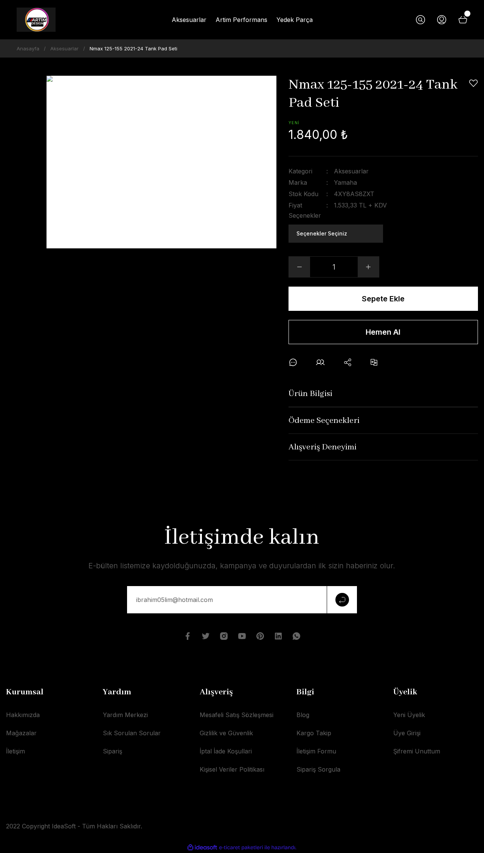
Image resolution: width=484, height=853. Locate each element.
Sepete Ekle (383, 298)
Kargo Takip (313, 733)
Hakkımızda (23, 715)
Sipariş (112, 751)
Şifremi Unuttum (416, 751)
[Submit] (342, 599)
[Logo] (36, 20)
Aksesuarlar (351, 171)
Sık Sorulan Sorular (132, 733)
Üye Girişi (406, 733)
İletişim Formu (316, 751)
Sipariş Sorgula (318, 769)
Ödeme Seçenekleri (324, 420)
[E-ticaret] (241, 847)
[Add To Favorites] (473, 83)
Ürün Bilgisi (310, 393)
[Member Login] (441, 19)
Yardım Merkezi (125, 715)
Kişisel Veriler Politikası (232, 769)
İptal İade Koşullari (226, 751)
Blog (302, 715)
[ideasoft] (202, 847)
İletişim (15, 751)
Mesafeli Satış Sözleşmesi (236, 715)
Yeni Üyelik (409, 715)
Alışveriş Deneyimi (323, 447)
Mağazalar (21, 733)
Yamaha (345, 182)
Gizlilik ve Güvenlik (226, 733)
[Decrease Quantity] (299, 267)
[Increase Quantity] (368, 267)
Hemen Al (383, 332)
